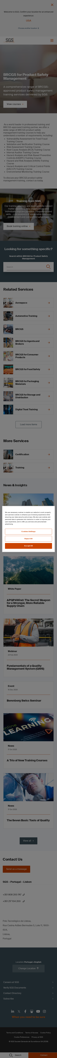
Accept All (28, 546)
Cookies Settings (28, 532)
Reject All (28, 539)
